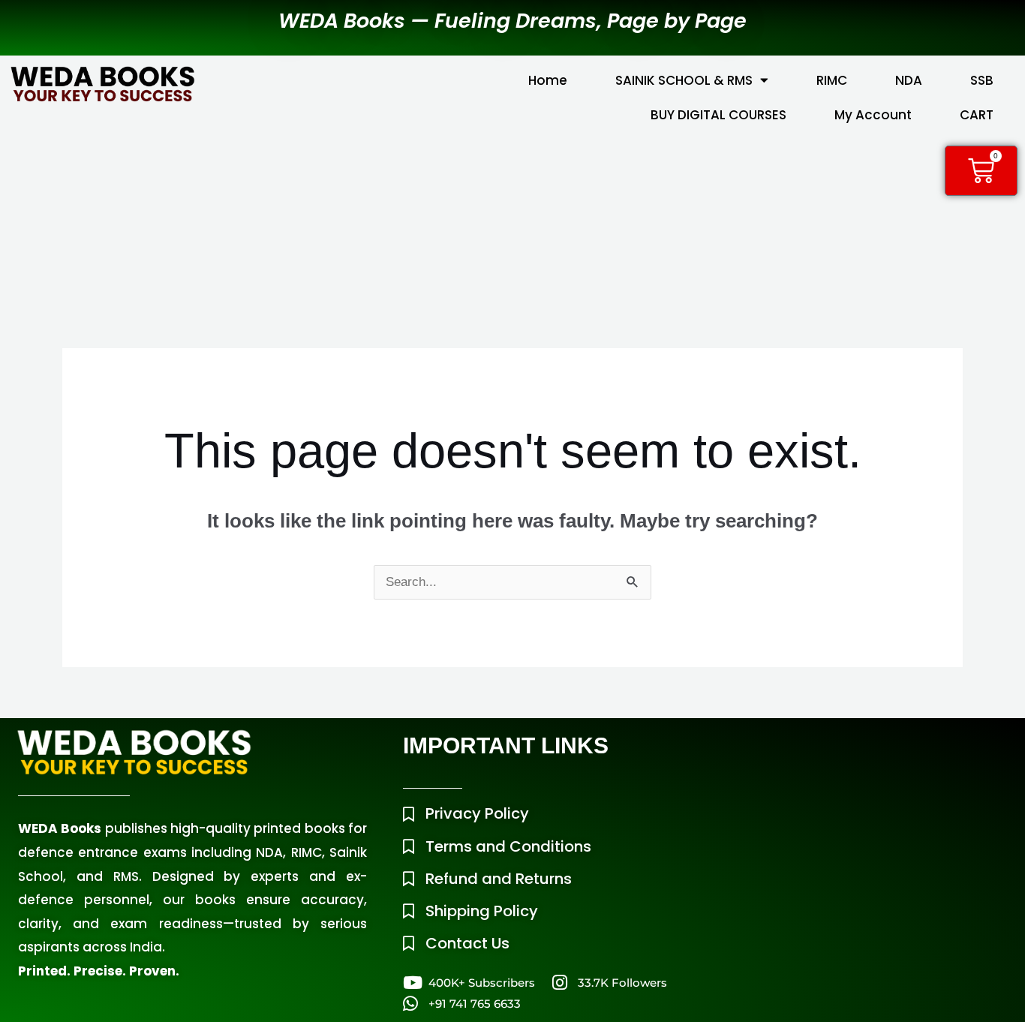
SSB (981, 80)
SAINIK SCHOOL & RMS (684, 80)
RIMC (831, 80)
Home (547, 80)
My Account (873, 115)
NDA (908, 80)
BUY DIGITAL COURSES (718, 115)
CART (976, 115)
